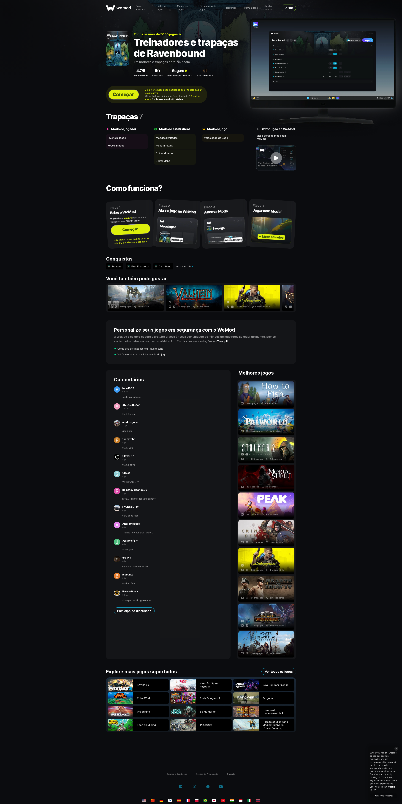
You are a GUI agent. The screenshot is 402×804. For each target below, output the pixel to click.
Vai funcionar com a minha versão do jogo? (142, 354)
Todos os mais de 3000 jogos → (157, 34)
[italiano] (249, 800)
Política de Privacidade (207, 774)
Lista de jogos (161, 8)
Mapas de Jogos (182, 8)
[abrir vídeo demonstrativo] (276, 157)
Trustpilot (224, 341)
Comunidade (251, 7)
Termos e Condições (177, 774)
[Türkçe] (223, 800)
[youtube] (221, 787)
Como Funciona (140, 8)
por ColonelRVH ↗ (205, 75)
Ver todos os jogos (279, 672)
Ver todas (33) (183, 266)
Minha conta (268, 8)
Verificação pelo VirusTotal (179, 75)
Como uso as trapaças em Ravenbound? (141, 348)
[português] (205, 800)
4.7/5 (140, 70)
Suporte (231, 774)
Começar (123, 94)
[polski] (196, 800)
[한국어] (170, 800)
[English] (144, 800)
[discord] (180, 787)
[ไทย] (258, 800)
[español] (179, 800)
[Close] (396, 749)
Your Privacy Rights (384, 796)
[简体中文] (153, 800)
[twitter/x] (194, 787)
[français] (188, 800)
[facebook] (208, 787)
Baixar (288, 8)
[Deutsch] (161, 800)
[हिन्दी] (232, 800)
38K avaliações (141, 75)
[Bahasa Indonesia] (240, 800)
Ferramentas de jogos (207, 8)
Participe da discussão (134, 611)
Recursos (231, 7)
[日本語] (214, 800)
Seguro (178, 70)
